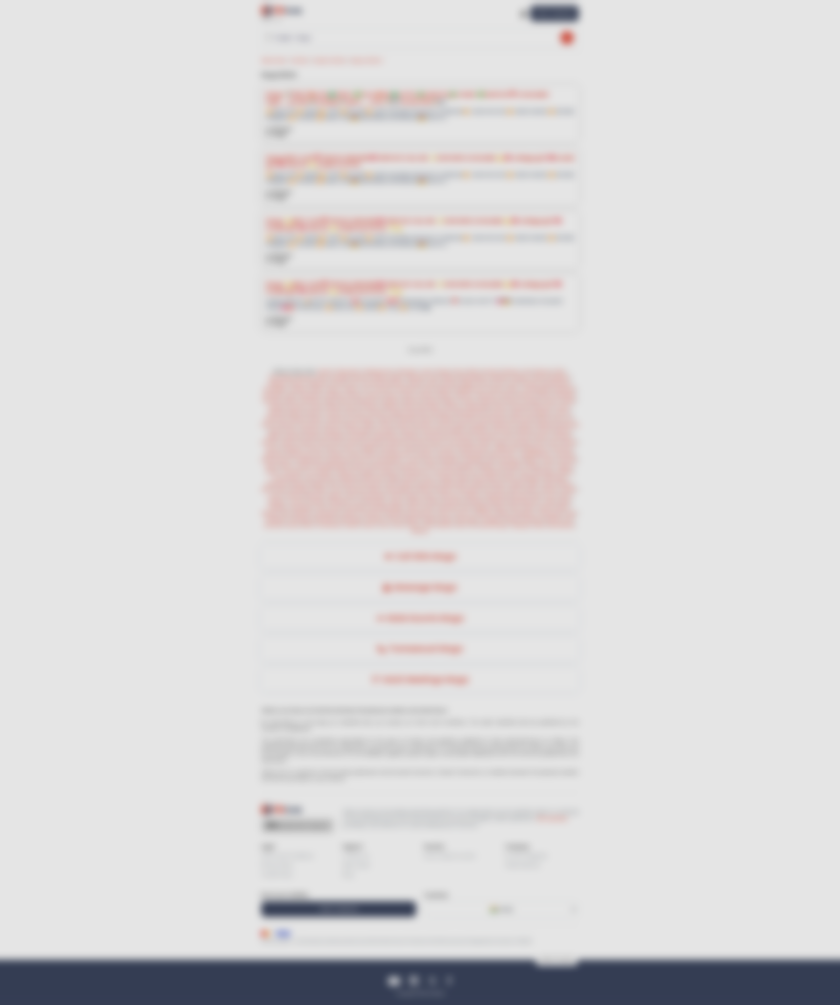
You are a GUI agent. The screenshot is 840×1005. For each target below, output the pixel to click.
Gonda (335, 507)
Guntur (444, 513)
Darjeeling (544, 424)
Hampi (447, 466)
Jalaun (413, 507)
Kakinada (274, 454)
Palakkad (367, 448)
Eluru (321, 454)
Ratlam (322, 489)
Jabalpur (517, 484)
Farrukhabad (327, 513)
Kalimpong (568, 424)
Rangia (443, 371)
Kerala (339, 383)
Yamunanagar (461, 442)
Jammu (562, 413)
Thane (275, 495)
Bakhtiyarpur (454, 484)
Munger (300, 484)
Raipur (447, 519)
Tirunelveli (293, 472)
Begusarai (428, 484)
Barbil (435, 501)
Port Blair (272, 401)
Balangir (278, 507)
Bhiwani (553, 519)
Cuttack (297, 501)
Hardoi (429, 507)
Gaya (309, 478)
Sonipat (287, 442)
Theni (525, 472)
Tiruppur (564, 466)
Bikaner (351, 424)
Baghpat (483, 507)
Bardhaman (504, 424)
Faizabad (463, 436)
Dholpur (401, 424)
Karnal (323, 442)
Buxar (391, 484)
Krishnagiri (544, 472)
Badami (358, 466)
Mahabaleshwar (470, 413)
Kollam (332, 448)
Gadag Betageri (331, 466)
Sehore (369, 525)
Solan (291, 430)
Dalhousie (310, 430)
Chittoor (462, 513)
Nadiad (511, 519)
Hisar (337, 442)
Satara (396, 495)
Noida (408, 395)
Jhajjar (501, 442)
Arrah (428, 478)
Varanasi (425, 395)
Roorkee (468, 419)
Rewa (282, 489)
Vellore (272, 472)
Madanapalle (473, 454)
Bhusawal (519, 495)
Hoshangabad (399, 489)
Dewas (293, 525)
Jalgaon (335, 495)
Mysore (298, 383)
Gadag (533, 466)
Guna (338, 489)
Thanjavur (345, 472)
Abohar (346, 401)
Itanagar (532, 401)
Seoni (385, 525)
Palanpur (379, 377)
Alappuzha (319, 383)
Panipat (306, 442)
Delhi (559, 371)
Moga (330, 401)
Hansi (553, 442)
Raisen (531, 489)
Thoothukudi (319, 472)
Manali (276, 430)
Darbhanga (349, 478)
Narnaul (569, 442)
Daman (551, 401)
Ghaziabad (310, 395)
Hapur (528, 507)
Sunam (269, 424)
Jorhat (427, 371)
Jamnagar (339, 377)
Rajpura (451, 401)
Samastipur (370, 484)
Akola (351, 495)
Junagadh (491, 519)
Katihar (348, 484)
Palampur (333, 430)
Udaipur (369, 424)
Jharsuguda (301, 507)
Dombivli (293, 495)
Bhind (309, 525)
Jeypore (397, 501)
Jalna (428, 525)
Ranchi (539, 377)
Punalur (446, 448)
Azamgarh (356, 507)
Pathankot (311, 401)
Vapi (434, 377)
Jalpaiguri (521, 525)
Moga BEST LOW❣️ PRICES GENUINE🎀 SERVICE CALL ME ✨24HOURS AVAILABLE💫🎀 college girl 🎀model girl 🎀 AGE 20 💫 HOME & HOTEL (420, 161)
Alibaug (276, 413)
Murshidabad (561, 525)
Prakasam (484, 513)
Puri (357, 501)
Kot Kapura (310, 424)
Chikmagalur (510, 466)
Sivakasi (565, 472)
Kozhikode (293, 448)
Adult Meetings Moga (425, 680)
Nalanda (326, 478)
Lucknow (374, 395)
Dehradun (273, 395)
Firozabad (358, 436)
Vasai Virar (450, 495)
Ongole (354, 454)
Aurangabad (539, 413)
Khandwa (356, 489)
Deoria (524, 436)
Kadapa (336, 454)
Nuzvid (430, 460)
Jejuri (348, 413)
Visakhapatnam (378, 371)
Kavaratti (297, 407)
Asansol (443, 424)
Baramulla (478, 430)
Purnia (395, 519)
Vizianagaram (388, 460)
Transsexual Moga (425, 649)
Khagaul (478, 484)
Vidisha (352, 525)
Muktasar (412, 401)
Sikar (461, 525)
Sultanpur (562, 436)
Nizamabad (325, 519)
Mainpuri (411, 436)
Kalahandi (497, 501)
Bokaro (316, 419)
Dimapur (530, 383)
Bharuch (306, 377)
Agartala (391, 407)
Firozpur (469, 401)
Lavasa (563, 407)
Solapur (570, 489)
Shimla (568, 401)
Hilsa (333, 484)
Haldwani (387, 419)
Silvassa (453, 407)
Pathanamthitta (473, 448)
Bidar (271, 466)
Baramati (544, 407)
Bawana (543, 371)
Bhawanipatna (525, 501)
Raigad (293, 413)
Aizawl (352, 407)
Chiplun (428, 495)
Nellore (371, 454)
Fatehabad (521, 442)
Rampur (541, 436)
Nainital (428, 419)
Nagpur (468, 383)
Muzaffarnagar (493, 525)
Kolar (547, 466)
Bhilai (474, 371)
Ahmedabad (282, 377)
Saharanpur (487, 436)
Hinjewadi (395, 513)
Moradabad (334, 436)
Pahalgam (454, 430)
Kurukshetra (398, 442)
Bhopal (415, 383)
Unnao (508, 436)
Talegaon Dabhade (407, 413)
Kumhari (490, 371)
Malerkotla (367, 401)
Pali (472, 525)
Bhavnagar (467, 519)
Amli (528, 371)
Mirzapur (271, 513)
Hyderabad (564, 389)
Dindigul (366, 472)
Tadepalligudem (535, 454)
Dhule (414, 525)
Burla (566, 501)
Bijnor (501, 507)
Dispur (409, 407)
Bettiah (509, 478)
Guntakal (565, 454)
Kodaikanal (492, 472)
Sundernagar (358, 430)
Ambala (449, 377)
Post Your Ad (555, 13)
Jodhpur (350, 389)
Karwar (431, 466)
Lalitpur (350, 513)
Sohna (273, 448)
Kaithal (420, 442)
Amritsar (464, 395)
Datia (399, 525)
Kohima (501, 407)
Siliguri (461, 424)
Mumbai (449, 383)
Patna (459, 371)
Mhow (501, 489)
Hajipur (464, 478)
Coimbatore (406, 389)
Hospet (305, 466)
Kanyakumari (420, 513)
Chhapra (445, 478)
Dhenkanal (454, 501)
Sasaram (411, 478)
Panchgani (440, 413)
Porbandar (532, 519)
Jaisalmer (336, 419)
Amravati (550, 489)
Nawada (497, 484)
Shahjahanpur (385, 436)
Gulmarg (408, 430)
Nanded (311, 413)
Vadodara (416, 377)
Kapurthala (491, 401)
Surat (513, 383)
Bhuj (322, 377)
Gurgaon (521, 377)
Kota (366, 389)
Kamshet (498, 413)
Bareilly (313, 436)
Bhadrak (476, 501)
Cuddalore (388, 472)
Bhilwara (445, 525)
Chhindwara (330, 525)
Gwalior (565, 484)
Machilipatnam (396, 454)
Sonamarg (431, 430)
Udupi (571, 513)
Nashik (517, 413)
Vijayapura (524, 513)
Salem (513, 389)
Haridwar (298, 419)
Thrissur (314, 448)
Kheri (466, 507)
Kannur (348, 448)
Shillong (334, 407)
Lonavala (331, 413)
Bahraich (302, 513)
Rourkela (317, 501)
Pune (499, 383)
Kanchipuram (416, 472)
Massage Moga (425, 587)
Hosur (472, 472)
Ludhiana (299, 389)
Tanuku (413, 460)
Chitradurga (550, 513)
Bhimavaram (502, 454)
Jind (568, 519)
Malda (525, 424)
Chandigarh (275, 389)
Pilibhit (562, 507)
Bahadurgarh (473, 377)
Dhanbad (274, 525)
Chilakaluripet (308, 460)
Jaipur (332, 389)
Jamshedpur (362, 419)
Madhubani (278, 484)
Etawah (545, 507)
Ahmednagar (373, 495)
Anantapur (446, 454)
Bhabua (407, 484)
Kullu (557, 419)
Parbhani (472, 495)
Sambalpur (339, 501)
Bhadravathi (381, 466)
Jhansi (544, 430)
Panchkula (373, 442)
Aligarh (274, 436)
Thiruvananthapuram (384, 383)
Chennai (382, 389)
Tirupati (325, 371)
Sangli (411, 495)
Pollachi (496, 389)
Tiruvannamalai (447, 472)
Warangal (300, 519)
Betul (516, 489)
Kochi (354, 383)
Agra (291, 395)
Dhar (488, 489)
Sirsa (540, 442)
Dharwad (568, 460)
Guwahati (375, 519)
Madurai (443, 389)
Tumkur (548, 460)
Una (569, 419)
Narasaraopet (339, 460)
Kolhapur (277, 501)
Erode (427, 389)
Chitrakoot (371, 513)
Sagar (548, 484)
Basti (514, 507)
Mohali (544, 395)
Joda (321, 507)
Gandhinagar (477, 407)
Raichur (287, 466)
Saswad (376, 413)
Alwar (385, 424)
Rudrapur (448, 419)
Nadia (539, 525)
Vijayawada (348, 371)
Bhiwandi (315, 495)
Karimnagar (351, 519)
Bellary (504, 513)
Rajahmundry (300, 454)
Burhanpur (301, 489)
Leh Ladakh (385, 430)
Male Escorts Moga (425, 618)
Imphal (317, 407)
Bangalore (559, 377)
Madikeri (486, 466)
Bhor (361, 413)
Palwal (485, 442)
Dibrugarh (407, 371)
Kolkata (445, 395)
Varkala (410, 448)
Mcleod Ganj (522, 419)
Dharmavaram (277, 460)
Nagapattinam (470, 389)
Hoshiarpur (564, 395)
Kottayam (390, 448)
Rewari (437, 442)
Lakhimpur (448, 507)
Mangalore (451, 460)
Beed (537, 495)
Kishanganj (555, 478)
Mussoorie (276, 419)
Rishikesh (408, 419)
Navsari (360, 377)
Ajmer (317, 389)
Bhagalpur (530, 478)
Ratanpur (511, 371)
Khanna (513, 401)
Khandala (522, 407)
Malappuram (535, 448)
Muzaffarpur (486, 478)
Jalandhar (485, 395)
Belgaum (278, 383)
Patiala (506, 395)
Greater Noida (437, 436)
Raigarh (431, 519)
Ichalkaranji (495, 495)
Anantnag (501, 430)
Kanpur (355, 395)
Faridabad (499, 377)
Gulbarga (474, 460)
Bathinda (525, 395)
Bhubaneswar (555, 383)
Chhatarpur (468, 489)
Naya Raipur (430, 407)
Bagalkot (465, 466)
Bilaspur (412, 519)
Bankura (420, 531)
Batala (291, 401)
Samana (333, 424)
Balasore (417, 501)
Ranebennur (409, 466)
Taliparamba (506, 448)
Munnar (428, 448)
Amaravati (562, 448)
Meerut (392, 395)
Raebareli (293, 436)
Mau (286, 513)
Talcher (550, 501)
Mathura (563, 430)
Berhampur (375, 501)
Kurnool (364, 460)
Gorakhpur (335, 395)
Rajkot (397, 377)
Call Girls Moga (425, 556)
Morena (424, 489)
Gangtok (370, 407)
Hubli (491, 460)
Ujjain (534, 484)
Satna (267, 489)
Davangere (510, 460)
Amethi (269, 442)
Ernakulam (277, 519)
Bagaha (318, 484)
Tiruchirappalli (536, 389)
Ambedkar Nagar (386, 507)
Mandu (375, 489)
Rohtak (352, 442)
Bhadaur (288, 424)
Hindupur (423, 454)
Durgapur (480, 424)
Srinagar (277, 407)
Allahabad (525, 430)
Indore (432, 383)
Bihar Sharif (374, 478)
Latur (550, 495)
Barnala (432, 401)
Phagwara (390, 401)
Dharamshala (493, 419)
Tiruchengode (287, 478)
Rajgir (394, 478)
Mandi (543, 419)
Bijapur (531, 460)
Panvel (485, 383)
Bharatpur (422, 424)
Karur (511, 472)
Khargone (444, 489)
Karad (564, 495)
